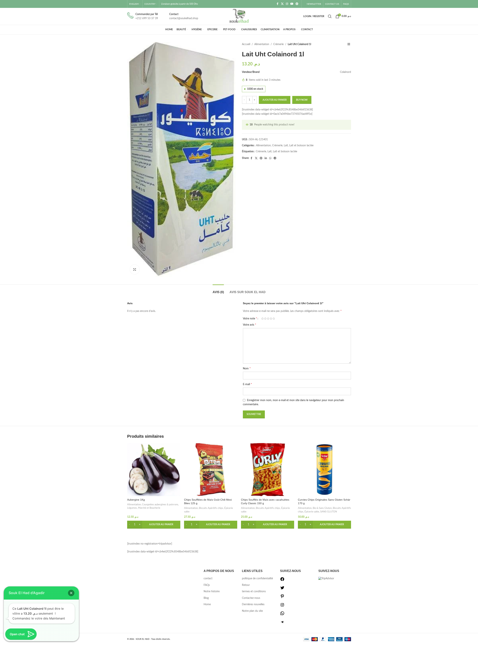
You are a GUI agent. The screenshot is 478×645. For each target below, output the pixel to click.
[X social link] (282, 4)
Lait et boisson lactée (301, 145)
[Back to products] (349, 44)
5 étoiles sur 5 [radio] (273, 318)
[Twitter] (282, 589)
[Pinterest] (282, 597)
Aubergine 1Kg (136, 499)
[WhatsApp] (282, 614)
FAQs (207, 585)
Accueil (246, 44)
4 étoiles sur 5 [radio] (271, 318)
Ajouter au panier (275, 100)
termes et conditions (254, 591)
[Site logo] (239, 16)
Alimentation (261, 44)
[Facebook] (282, 580)
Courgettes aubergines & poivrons (160, 504)
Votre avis (249, 324)
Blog (206, 598)
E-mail (247, 384)
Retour (246, 585)
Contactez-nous (251, 598)
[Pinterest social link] (297, 4)
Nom (247, 368)
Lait (286, 145)
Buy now (302, 100)
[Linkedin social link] (266, 158)
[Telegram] (282, 623)
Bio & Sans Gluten (322, 508)
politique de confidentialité (257, 578)
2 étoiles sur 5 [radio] (265, 318)
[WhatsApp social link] (270, 158)
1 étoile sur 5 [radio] (262, 318)
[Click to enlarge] (134, 269)
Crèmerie (278, 44)
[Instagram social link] (287, 4)
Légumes (132, 508)
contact (208, 578)
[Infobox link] (142, 16)
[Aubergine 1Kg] (153, 469)
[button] (153, 525)
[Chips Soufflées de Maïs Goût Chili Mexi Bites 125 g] (210, 469)
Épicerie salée (311, 511)
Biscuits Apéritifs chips (211, 508)
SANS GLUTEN (328, 511)
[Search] (330, 16)
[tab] (218, 290)
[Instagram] (282, 606)
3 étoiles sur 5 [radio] (268, 318)
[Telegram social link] (275, 158)
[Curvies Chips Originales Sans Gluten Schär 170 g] (324, 469)
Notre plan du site (252, 611)
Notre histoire (212, 591)
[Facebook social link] (277, 4)
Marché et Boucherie (149, 508)
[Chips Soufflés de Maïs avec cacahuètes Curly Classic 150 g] (267, 469)
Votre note (250, 318)
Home (207, 604)
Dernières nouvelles (253, 604)
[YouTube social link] (292, 4)
